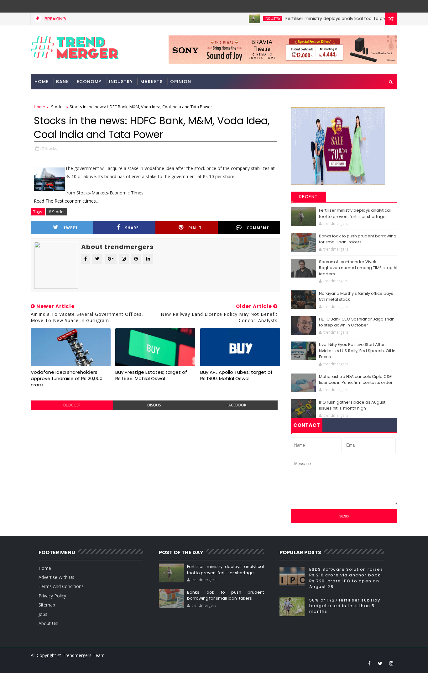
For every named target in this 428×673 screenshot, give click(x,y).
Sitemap (47, 605)
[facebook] (369, 663)
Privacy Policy (52, 596)
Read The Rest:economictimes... (66, 201)
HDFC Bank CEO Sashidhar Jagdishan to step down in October (356, 322)
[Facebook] (391, 6)
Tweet (70, 228)
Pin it (195, 228)
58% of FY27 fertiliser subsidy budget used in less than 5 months (344, 605)
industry (261, 18)
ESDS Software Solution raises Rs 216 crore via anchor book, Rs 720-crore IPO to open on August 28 (346, 578)
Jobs (43, 614)
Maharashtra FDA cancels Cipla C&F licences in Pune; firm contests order (356, 380)
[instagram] (391, 663)
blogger (72, 405)
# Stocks (57, 212)
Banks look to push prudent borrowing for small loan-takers (357, 239)
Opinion (180, 81)
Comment (258, 228)
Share (132, 228)
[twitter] (380, 663)
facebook (236, 405)
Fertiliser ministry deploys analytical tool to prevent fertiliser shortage (350, 18)
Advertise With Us (56, 577)
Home (41, 81)
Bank (62, 81)
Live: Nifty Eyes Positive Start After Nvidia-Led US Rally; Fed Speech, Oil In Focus (357, 351)
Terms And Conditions (61, 586)
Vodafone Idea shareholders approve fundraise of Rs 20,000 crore (66, 378)
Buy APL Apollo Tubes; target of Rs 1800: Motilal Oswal (236, 375)
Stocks (57, 106)
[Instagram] (380, 6)
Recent (308, 196)
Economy (89, 81)
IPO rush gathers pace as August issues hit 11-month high (352, 405)
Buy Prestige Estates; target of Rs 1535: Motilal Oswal (151, 375)
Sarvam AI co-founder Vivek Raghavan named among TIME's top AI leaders (358, 268)
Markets (151, 81)
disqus (154, 405)
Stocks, (51, 148)
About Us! (48, 623)
